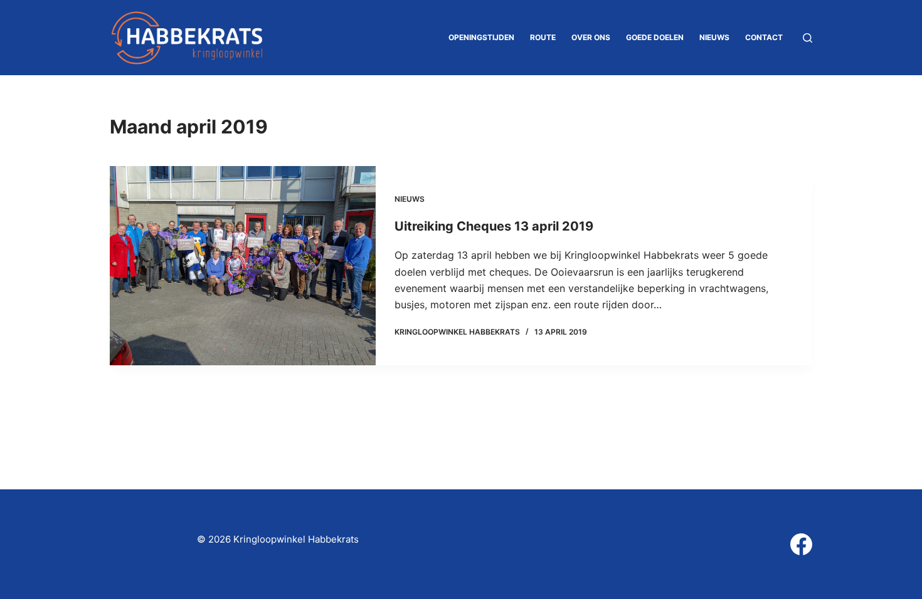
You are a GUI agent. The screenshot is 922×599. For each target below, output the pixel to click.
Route (543, 37)
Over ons (590, 37)
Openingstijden (481, 37)
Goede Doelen (655, 37)
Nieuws (714, 37)
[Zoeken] (807, 38)
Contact (764, 37)
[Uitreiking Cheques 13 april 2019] (243, 265)
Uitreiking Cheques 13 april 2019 (494, 226)
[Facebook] (801, 544)
